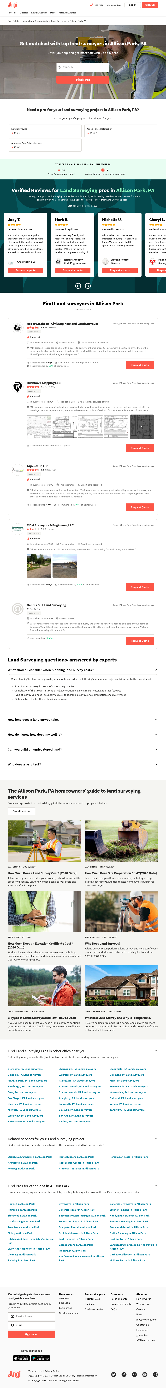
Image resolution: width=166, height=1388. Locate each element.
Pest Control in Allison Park (126, 1239)
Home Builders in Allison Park (76, 1157)
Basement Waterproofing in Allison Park (82, 1215)
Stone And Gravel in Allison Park (129, 1227)
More (52, 12)
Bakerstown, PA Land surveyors (26, 1121)
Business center (94, 1309)
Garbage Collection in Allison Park (130, 1254)
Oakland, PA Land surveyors (126, 1098)
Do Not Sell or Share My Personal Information (74, 1375)
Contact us (142, 1324)
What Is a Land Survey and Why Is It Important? (118, 1018)
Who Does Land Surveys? (102, 943)
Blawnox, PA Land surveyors (24, 1104)
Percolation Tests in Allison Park (129, 1157)
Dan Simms (14, 867)
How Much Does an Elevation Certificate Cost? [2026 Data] (40, 945)
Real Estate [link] (13, 20)
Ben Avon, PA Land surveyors (76, 1115)
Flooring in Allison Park (72, 1250)
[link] (11, 262)
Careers (140, 1309)
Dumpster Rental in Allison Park (78, 1227)
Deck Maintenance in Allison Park (78, 1233)
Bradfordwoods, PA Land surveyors (79, 1092)
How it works (143, 1298)
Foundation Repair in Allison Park (78, 1221)
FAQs (114, 1309)
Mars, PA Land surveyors (124, 1080)
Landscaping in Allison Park (24, 1221)
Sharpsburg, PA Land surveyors (77, 1069)
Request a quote (26, 270)
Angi (10, 937)
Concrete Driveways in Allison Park (130, 1204)
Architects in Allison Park (23, 1162)
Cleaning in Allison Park (22, 1254)
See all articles (21, 811)
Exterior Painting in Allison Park (128, 1209)
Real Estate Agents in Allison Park (79, 1162)
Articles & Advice (67, 12)
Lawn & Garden (39, 12)
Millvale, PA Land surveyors (24, 1110)
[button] (39, 427)
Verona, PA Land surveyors (125, 1104)
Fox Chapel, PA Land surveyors (26, 1098)
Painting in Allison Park (21, 1260)
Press (139, 1314)
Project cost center (121, 1304)
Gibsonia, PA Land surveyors (25, 1074)
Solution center (119, 1298)
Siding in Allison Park (20, 1233)
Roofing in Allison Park (21, 1204)
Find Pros (83, 80)
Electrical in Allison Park (22, 1215)
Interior (12, 12)
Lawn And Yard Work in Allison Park (29, 1248)
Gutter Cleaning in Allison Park (128, 1233)
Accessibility (38, 1375)
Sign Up (150, 4)
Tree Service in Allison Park (24, 1227)
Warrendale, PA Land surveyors (128, 1092)
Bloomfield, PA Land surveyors (128, 1069)
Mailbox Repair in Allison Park (127, 1260)
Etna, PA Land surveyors (22, 1092)
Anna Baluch (93, 937)
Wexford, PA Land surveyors (75, 1074)
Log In (132, 4)
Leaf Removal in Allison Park (76, 1239)
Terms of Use (35, 1371)
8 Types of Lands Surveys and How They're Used (42, 1018)
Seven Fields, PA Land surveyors (129, 1086)
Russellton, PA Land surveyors (77, 1080)
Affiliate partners (146, 1340)
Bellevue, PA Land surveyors (75, 1110)
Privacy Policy (52, 1371)
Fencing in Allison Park (21, 1168)
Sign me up (31, 1334)
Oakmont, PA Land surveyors (127, 1074)
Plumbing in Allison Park (22, 1209)
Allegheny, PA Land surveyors (76, 1098)
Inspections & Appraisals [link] (35, 20)
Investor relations (146, 1319)
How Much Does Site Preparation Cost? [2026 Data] (121, 873)
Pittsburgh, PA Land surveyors (26, 1086)
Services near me (69, 1313)
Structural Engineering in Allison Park (30, 1157)
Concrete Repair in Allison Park (77, 1209)
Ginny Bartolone (18, 1011)
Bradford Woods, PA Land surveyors (80, 1086)
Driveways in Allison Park (74, 1204)
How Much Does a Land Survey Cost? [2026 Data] (42, 873)
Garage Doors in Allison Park (76, 1245)
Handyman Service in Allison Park (129, 1215)
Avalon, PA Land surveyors (75, 1121)
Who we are (142, 1304)
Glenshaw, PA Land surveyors (25, 1069)
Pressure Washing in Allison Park (129, 1221)
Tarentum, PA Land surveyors (127, 1110)
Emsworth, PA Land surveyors (76, 1104)
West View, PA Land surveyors (25, 1115)
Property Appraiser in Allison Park (79, 1168)
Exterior (24, 12)
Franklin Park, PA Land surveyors (27, 1080)
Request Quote (140, 365)
